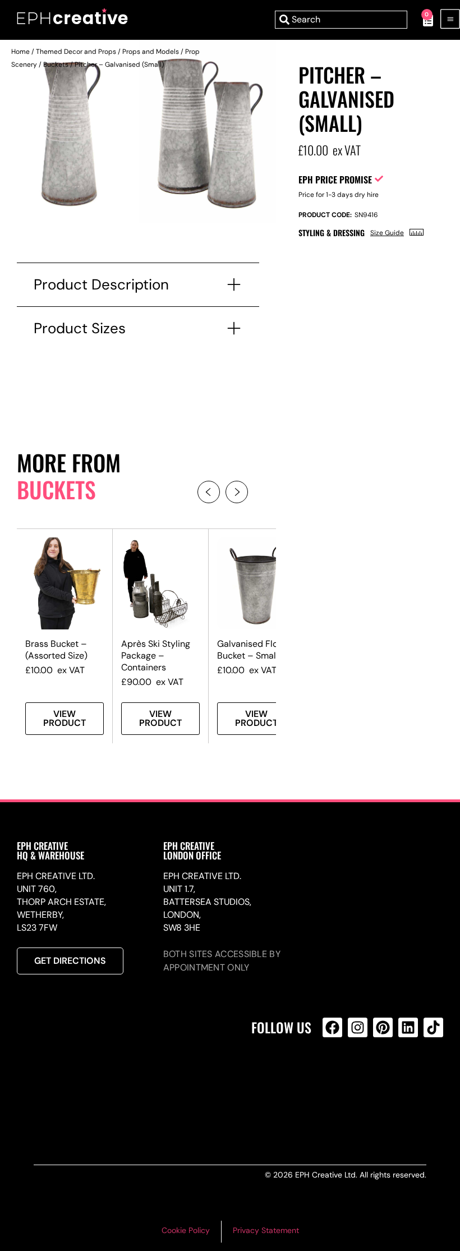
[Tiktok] (433, 1027)
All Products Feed (335, 1075)
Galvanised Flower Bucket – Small (255, 649)
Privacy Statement (266, 1230)
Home (20, 51)
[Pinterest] (383, 1027)
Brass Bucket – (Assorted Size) (56, 649)
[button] (208, 492)
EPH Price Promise (335, 179)
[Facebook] (332, 1027)
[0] (422, 19)
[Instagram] (357, 1027)
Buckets (55, 64)
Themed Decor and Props (76, 51)
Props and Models (150, 51)
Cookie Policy (186, 1230)
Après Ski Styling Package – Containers (155, 655)
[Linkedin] (408, 1027)
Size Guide (387, 232)
